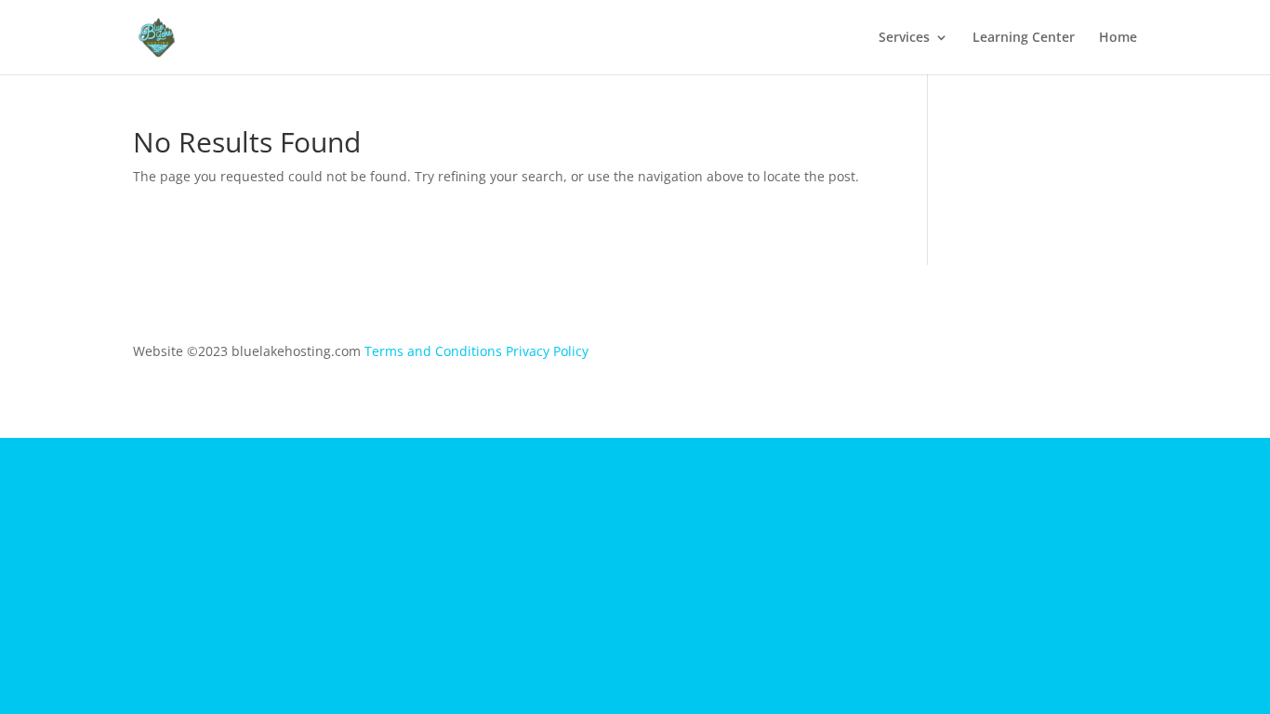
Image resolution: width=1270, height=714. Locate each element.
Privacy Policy (547, 351)
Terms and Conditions (433, 351)
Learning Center (1023, 38)
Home (1118, 38)
